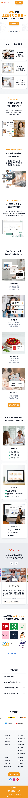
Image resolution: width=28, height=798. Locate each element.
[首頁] (6, 3)
